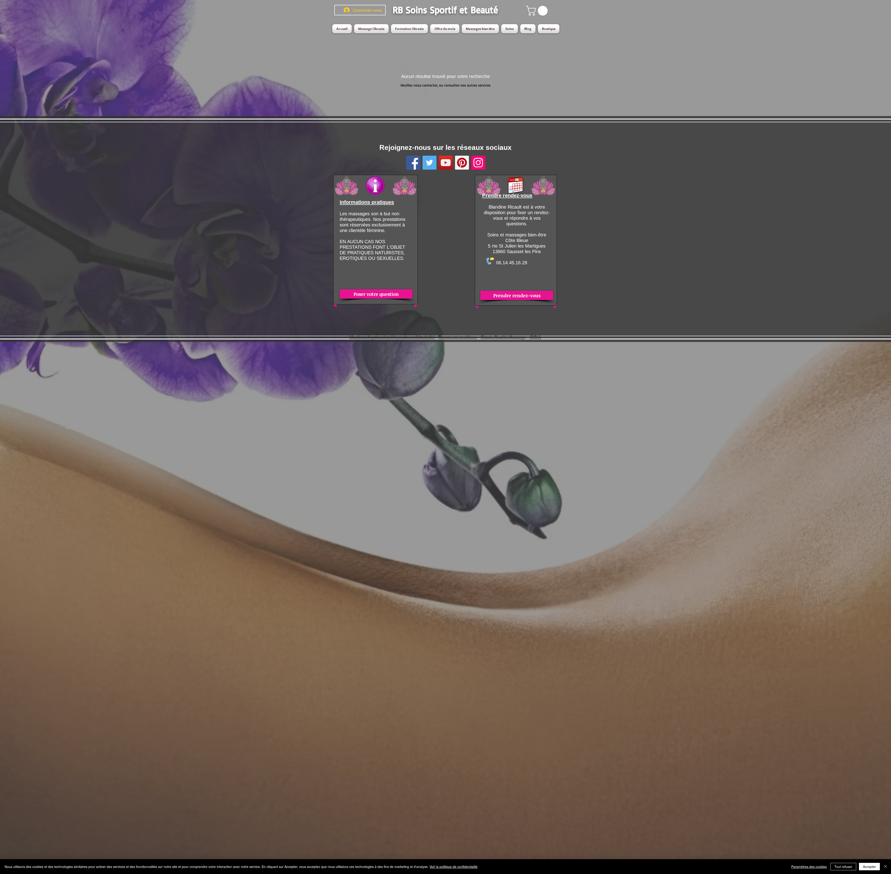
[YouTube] (446, 163)
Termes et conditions (458, 337)
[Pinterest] (462, 163)
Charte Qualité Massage (503, 337)
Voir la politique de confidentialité (453, 866)
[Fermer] (885, 866)
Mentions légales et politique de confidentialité (392, 337)
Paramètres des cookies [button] (809, 866)
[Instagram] (478, 163)
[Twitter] (429, 163)
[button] (538, 11)
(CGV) (535, 337)
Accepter (869, 866)
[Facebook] (413, 163)
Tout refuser (843, 866)
